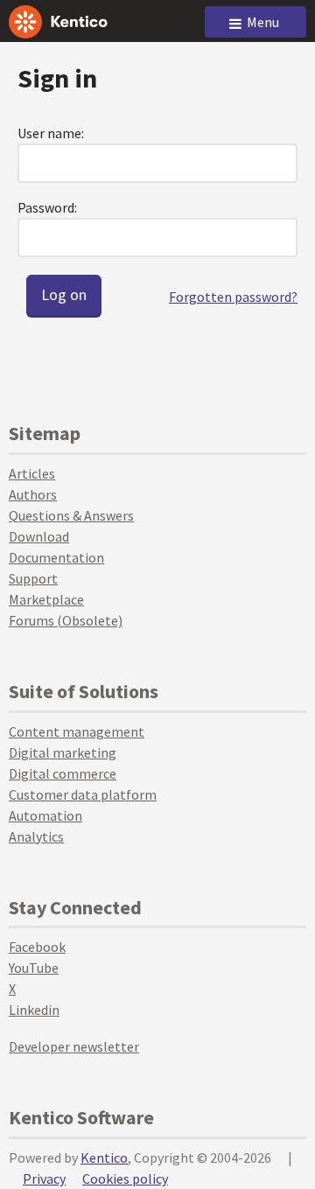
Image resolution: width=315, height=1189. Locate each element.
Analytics (36, 836)
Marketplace (46, 599)
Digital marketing (62, 752)
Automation (45, 815)
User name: (51, 133)
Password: (47, 207)
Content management (76, 731)
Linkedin (34, 1009)
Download (39, 536)
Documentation (56, 557)
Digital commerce (62, 773)
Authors (33, 494)
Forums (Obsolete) (65, 620)
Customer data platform (83, 794)
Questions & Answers (71, 515)
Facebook (37, 946)
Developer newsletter (74, 1046)
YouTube (34, 967)
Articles (32, 473)
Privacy (44, 1178)
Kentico (104, 1157)
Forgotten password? (233, 296)
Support (33, 578)
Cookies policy (125, 1178)
